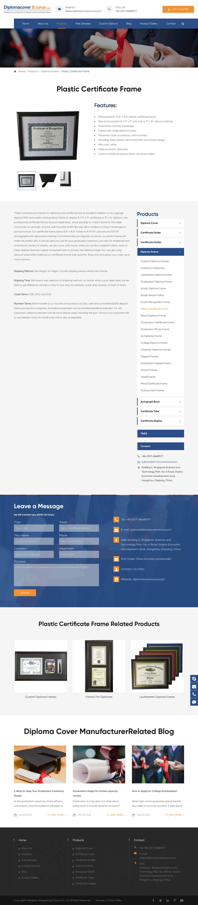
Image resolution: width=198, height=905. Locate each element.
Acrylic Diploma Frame (153, 288)
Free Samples (82, 23)
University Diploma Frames (155, 349)
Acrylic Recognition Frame (155, 302)
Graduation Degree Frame (156, 363)
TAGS (144, 433)
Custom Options (108, 23)
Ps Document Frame (152, 390)
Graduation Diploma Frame (156, 281)
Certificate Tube (150, 411)
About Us (43, 23)
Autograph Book (150, 401)
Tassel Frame (148, 376)
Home (25, 23)
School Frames (149, 370)
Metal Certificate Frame (154, 383)
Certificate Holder (151, 242)
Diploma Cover (149, 223)
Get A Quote (180, 9)
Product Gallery (149, 23)
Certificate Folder (151, 232)
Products (62, 23)
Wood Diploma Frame (153, 315)
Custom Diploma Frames (155, 261)
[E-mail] (194, 686)
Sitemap (100, 900)
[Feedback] (194, 702)
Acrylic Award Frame (152, 295)
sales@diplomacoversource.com (83, 9)
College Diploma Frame (154, 342)
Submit (25, 592)
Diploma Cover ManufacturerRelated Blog (99, 731)
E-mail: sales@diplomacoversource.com (158, 855)
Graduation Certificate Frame (157, 322)
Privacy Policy (114, 900)
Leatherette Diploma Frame (156, 274)
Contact (171, 23)
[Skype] (194, 678)
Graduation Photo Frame (155, 329)
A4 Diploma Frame (151, 336)
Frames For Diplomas (152, 268)
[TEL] (194, 694)
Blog (128, 23)
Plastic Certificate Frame (75, 71)
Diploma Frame (50, 71)
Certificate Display (151, 420)
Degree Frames (149, 356)
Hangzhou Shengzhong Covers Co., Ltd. (48, 900)
